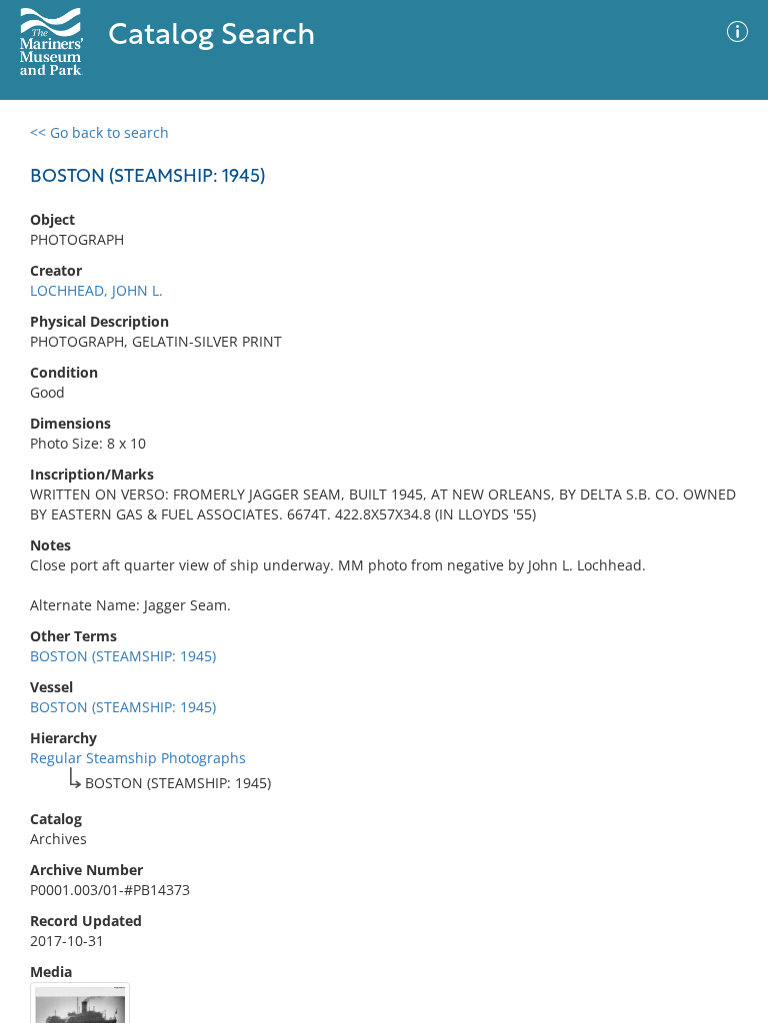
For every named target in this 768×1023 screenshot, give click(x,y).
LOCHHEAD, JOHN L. (96, 290)
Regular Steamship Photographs (138, 757)
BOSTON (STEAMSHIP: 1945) (123, 655)
